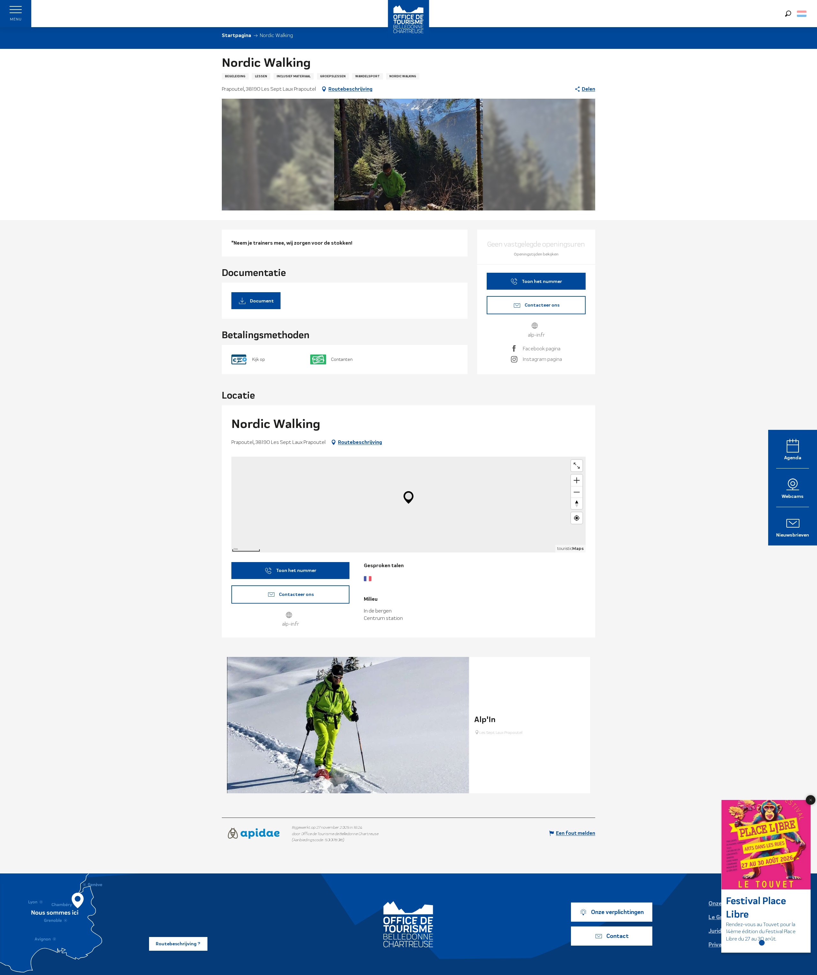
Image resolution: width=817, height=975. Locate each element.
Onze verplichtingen (617, 912)
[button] (788, 13)
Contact (617, 936)
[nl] (802, 13)
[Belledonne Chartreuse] (408, 924)
